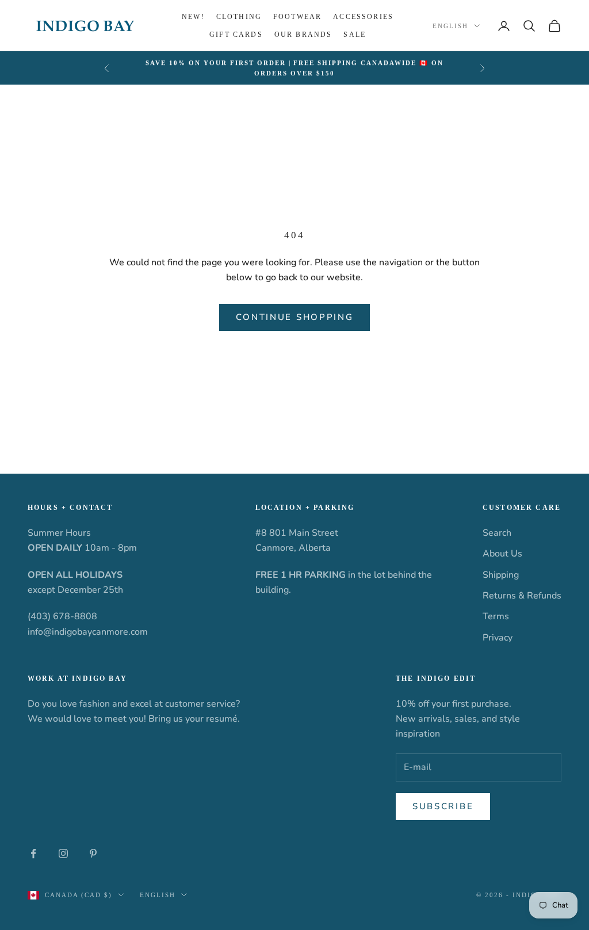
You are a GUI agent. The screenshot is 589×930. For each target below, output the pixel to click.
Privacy (497, 637)
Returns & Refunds (522, 595)
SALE (354, 35)
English (450, 25)
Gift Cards (236, 35)
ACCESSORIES (363, 17)
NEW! (193, 17)
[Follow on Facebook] (33, 853)
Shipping (501, 575)
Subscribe (442, 806)
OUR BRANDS (303, 35)
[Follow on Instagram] (63, 853)
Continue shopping (295, 317)
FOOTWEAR (297, 17)
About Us (502, 553)
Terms (496, 616)
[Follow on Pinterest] (93, 853)
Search (497, 533)
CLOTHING (239, 17)
